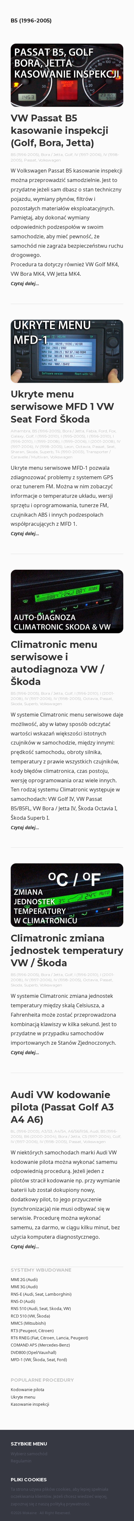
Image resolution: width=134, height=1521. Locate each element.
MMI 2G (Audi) (24, 1279)
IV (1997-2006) (87, 154)
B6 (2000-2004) (40, 1136)
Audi (94, 1131)
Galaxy (17, 436)
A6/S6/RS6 (78, 1131)
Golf (69, 154)
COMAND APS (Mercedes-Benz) (40, 1345)
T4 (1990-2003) (69, 451)
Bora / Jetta (52, 154)
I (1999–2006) (74, 441)
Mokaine (29, 1513)
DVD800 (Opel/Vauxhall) (33, 1352)
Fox (112, 430)
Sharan (17, 451)
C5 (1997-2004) (96, 1136)
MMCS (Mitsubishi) (28, 1323)
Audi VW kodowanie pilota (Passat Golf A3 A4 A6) (62, 1107)
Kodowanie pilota (27, 1389)
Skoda (32, 451)
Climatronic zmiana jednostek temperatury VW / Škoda (67, 950)
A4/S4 (60, 1131)
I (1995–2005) (73, 436)
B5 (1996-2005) (25, 154)
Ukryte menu (23, 1397)
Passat (30, 160)
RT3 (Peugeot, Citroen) (32, 1330)
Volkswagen (49, 160)
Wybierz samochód (29, 1454)
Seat (111, 446)
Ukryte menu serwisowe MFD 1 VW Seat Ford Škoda (62, 406)
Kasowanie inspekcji (30, 1404)
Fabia (91, 430)
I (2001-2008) (101, 441)
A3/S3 (46, 1131)
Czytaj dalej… (25, 283)
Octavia (82, 446)
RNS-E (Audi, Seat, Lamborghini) (41, 1294)
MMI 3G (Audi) (24, 1287)
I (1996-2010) (99, 436)
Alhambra (20, 430)
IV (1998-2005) (48, 446)
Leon (69, 446)
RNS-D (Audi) (23, 1301)
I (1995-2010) (47, 436)
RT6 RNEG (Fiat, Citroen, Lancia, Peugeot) (49, 1338)
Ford (103, 430)
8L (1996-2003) (25, 1131)
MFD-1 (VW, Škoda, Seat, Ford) (39, 1359)
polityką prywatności (69, 1504)
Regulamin (21, 1461)
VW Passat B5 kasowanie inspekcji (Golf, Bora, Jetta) (60, 130)
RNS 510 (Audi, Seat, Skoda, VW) (41, 1308)
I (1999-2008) (47, 441)
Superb (46, 451)
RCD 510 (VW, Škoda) (30, 1316)
